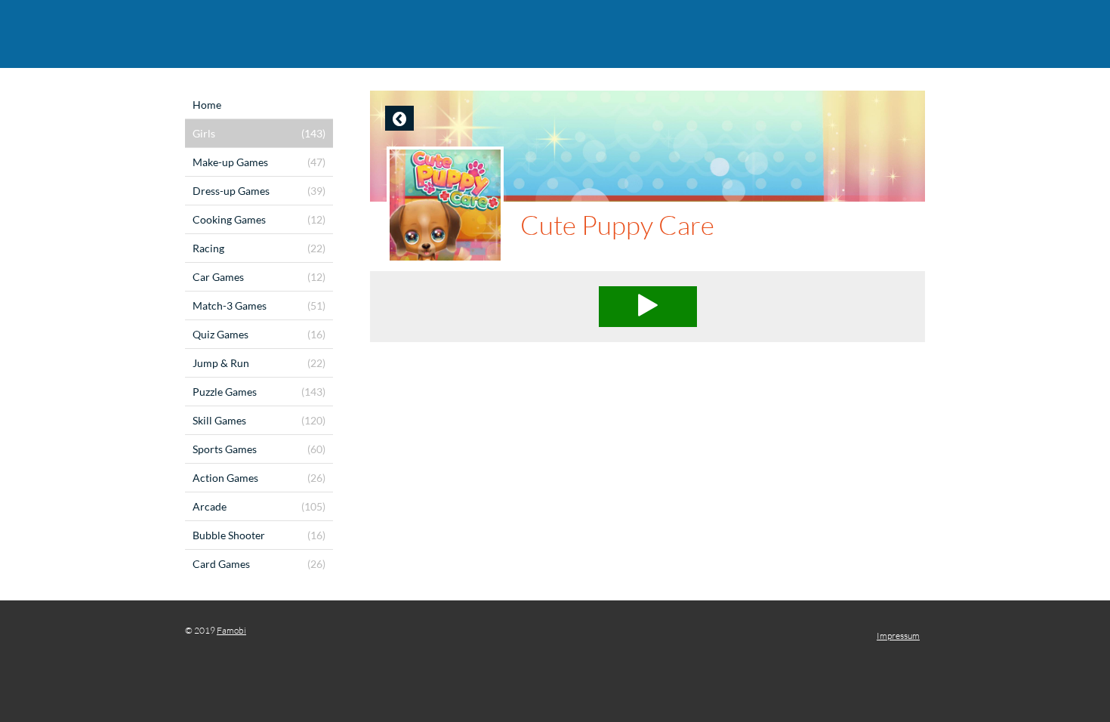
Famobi (231, 630)
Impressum (898, 635)
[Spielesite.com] (555, 34)
